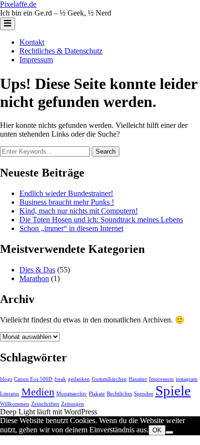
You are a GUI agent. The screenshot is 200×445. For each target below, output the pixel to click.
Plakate (97, 393)
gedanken (79, 379)
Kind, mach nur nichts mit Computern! (78, 211)
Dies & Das (37, 270)
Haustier (138, 379)
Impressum (36, 59)
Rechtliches (119, 393)
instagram (187, 379)
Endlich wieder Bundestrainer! (66, 193)
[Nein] (169, 432)
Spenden (143, 393)
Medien (37, 392)
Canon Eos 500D (33, 379)
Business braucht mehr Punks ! (66, 202)
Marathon (34, 278)
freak (60, 379)
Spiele (173, 390)
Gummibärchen (109, 379)
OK (157, 430)
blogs (6, 379)
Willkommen (14, 404)
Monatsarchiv (71, 393)
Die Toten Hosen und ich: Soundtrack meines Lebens (101, 219)
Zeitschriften (45, 404)
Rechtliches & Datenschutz (60, 51)
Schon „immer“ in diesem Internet (71, 228)
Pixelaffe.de (18, 4)
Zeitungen (72, 404)
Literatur (9, 393)
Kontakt (31, 42)
